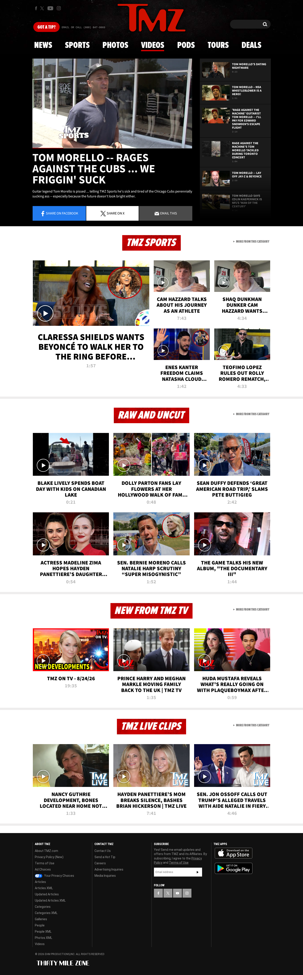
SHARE (115, 213)
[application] (112, 103)
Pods (186, 45)
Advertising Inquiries (108, 869)
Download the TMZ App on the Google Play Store (233, 868)
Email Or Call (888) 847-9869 (83, 27)
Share (62, 213)
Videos (152, 45)
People (40, 925)
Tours (218, 45)
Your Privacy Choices (58, 875)
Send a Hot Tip (104, 857)
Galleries (41, 919)
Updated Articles (47, 894)
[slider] (112, 148)
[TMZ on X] (43, 8)
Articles (40, 882)
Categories (43, 906)
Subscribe (197, 872)
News (43, 45)
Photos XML (43, 938)
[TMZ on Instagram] (59, 8)
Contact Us (102, 851)
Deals (251, 45)
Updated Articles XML (50, 900)
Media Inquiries (105, 875)
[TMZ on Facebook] (36, 8)
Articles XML (44, 888)
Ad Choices (43, 869)
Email (168, 213)
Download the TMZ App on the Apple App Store (233, 853)
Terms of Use (44, 863)
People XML (43, 931)
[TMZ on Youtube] (50, 8)
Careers (100, 863)
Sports (77, 45)
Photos (115, 45)
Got (46, 27)
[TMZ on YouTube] (177, 893)
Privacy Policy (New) (49, 857)
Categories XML (46, 913)
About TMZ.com (46, 851)
